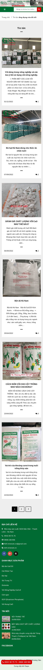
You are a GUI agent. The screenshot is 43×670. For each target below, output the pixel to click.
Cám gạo (5, 595)
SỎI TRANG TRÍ (18, 617)
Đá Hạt (4, 576)
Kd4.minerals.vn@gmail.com (15, 544)
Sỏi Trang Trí (7, 580)
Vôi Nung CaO (7, 604)
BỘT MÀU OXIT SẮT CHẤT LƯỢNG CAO (26, 625)
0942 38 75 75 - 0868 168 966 (17, 662)
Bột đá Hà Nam (21, 301)
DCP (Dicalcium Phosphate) (13, 599)
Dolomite (5, 585)
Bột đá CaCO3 (7, 566)
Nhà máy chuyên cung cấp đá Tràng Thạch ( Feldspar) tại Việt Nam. (26, 634)
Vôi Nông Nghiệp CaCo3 (11, 590)
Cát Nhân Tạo (7, 571)
